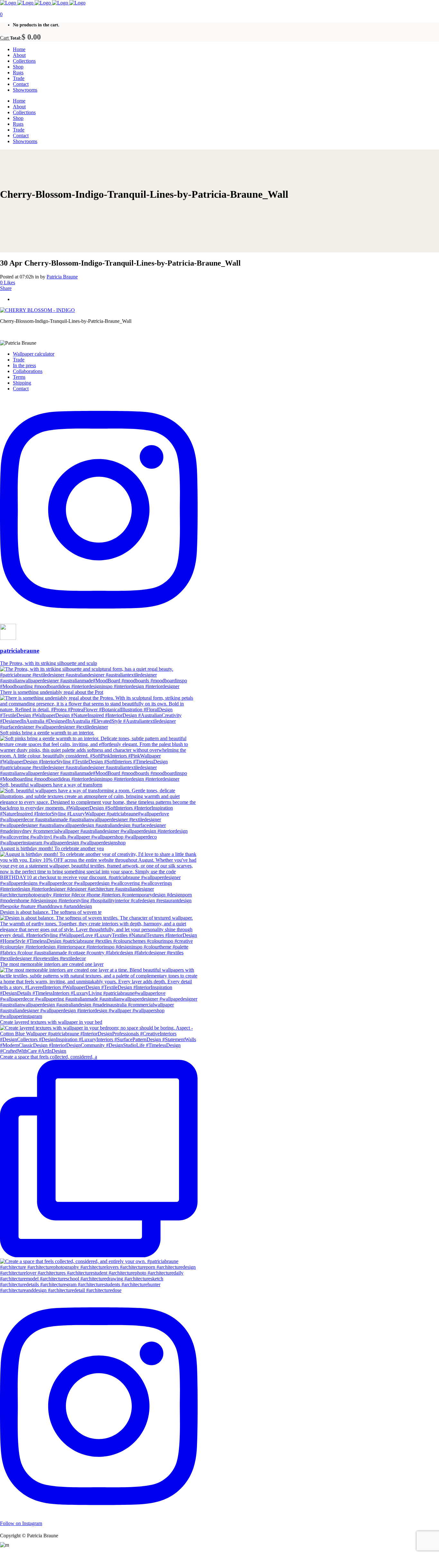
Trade (18, 359)
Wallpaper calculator (33, 354)
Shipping (22, 383)
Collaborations (27, 371)
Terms (19, 377)
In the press (24, 365)
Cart (5, 38)
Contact (21, 388)
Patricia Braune (62, 276)
